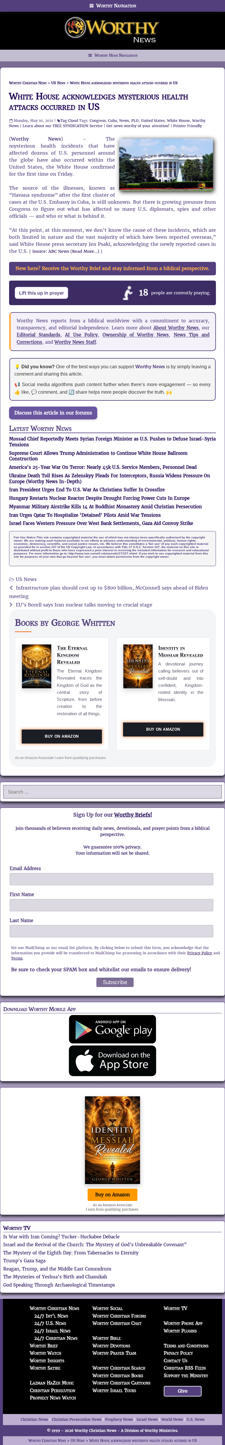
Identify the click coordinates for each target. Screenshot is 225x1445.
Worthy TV (16, 1228)
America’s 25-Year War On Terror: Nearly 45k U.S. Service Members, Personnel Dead (103, 467)
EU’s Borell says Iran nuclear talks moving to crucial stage (84, 605)
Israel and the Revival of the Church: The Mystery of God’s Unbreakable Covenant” (95, 1244)
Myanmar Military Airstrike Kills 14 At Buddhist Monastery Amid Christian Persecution (105, 506)
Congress (98, 120)
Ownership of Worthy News (136, 335)
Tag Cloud (69, 120)
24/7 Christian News (56, 1338)
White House (178, 120)
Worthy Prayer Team (114, 1353)
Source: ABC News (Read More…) (65, 251)
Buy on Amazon (62, 736)
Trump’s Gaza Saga (24, 1260)
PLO (135, 120)
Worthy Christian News (54, 1308)
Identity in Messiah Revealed (180, 651)
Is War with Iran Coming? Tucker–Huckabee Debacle (61, 1237)
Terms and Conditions (186, 1346)
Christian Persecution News (76, 1419)
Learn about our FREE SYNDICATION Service (63, 126)
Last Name (21, 920)
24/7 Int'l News (51, 1316)
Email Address (25, 868)
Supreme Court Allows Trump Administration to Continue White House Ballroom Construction (98, 456)
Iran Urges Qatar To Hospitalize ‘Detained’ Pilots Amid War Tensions (85, 515)
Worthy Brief (44, 1346)
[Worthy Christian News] (112, 30)
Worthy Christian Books (118, 1375)
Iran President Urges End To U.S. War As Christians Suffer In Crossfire (87, 489)
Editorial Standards (38, 335)
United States (153, 120)
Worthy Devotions (111, 1346)
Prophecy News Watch (53, 1398)
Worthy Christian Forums (119, 1316)
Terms (17, 958)
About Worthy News (176, 328)
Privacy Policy (199, 953)
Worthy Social (108, 1308)
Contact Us (176, 1360)
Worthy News (36, 139)
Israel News (147, 1419)
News (124, 120)
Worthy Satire (45, 1368)
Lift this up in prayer (41, 293)
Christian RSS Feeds (185, 1368)
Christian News (34, 1419)
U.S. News (195, 1419)
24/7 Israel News (52, 1331)
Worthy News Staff (75, 342)
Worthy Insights (47, 1360)
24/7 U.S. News (50, 1323)
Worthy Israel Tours (114, 1390)
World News (172, 1419)
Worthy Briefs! (133, 814)
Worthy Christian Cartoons (122, 1383)
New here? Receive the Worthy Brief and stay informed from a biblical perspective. (113, 268)
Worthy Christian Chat (117, 1323)
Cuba (112, 120)
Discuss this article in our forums (53, 413)
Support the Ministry (186, 1375)
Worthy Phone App (183, 1323)
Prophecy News (119, 1419)
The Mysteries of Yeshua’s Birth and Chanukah (55, 1277)
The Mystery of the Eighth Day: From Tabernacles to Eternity (71, 1253)
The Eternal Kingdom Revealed (72, 655)
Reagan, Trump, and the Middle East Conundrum (57, 1269)
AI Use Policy (81, 335)
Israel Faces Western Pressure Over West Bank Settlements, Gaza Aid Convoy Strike (101, 523)
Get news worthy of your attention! (137, 126)
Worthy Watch (45, 1353)
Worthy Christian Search (119, 1368)
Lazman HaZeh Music (52, 1383)
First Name (22, 894)
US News (26, 579)
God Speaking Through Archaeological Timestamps (59, 1285)
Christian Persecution (52, 1390)
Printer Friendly (187, 126)
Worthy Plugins (180, 1331)
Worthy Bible (107, 1338)
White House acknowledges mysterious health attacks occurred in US (98, 102)
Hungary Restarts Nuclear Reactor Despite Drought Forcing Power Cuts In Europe (99, 498)
